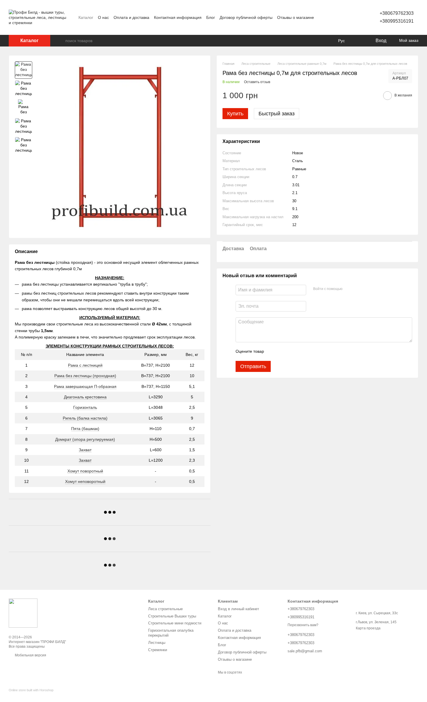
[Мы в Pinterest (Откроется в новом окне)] (336, 17)
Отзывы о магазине (295, 17)
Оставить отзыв (257, 82)
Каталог (85, 17)
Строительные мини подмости (174, 623)
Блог (210, 17)
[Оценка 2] (283, 351)
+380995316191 (397, 21)
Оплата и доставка (131, 17)
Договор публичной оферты (246, 17)
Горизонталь (85, 407)
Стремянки (157, 650)
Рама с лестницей (85, 365)
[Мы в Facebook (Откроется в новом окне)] (322, 17)
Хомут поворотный (85, 471)
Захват (85, 449)
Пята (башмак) (85, 428)
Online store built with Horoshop (31, 690)
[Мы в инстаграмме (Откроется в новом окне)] (329, 17)
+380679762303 (397, 13)
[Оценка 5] (310, 351)
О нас (103, 17)
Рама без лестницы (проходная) (85, 375)
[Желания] (359, 41)
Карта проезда (368, 628)
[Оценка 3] (292, 351)
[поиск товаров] (60, 40)
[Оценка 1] (273, 351)
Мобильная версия (30, 655)
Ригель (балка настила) (85, 418)
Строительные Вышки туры (172, 616)
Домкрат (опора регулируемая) (85, 439)
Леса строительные (165, 609)
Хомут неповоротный (85, 481)
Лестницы (156, 642)
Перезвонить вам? (303, 625)
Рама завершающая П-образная (85, 386)
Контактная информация (178, 17)
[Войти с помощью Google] (358, 289)
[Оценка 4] (301, 351)
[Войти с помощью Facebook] (348, 289)
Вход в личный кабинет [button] (238, 609)
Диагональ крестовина (85, 397)
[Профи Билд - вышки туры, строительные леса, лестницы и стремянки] (23, 613)
